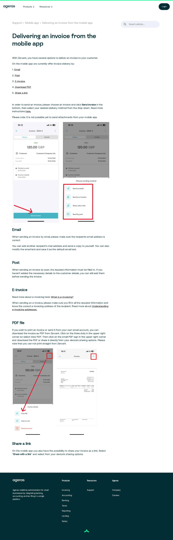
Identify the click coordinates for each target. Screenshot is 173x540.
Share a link (21, 92)
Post (17, 75)
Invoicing (66, 490)
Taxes (64, 505)
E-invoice (20, 81)
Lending (65, 516)
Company (116, 490)
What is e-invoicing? (62, 296)
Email (17, 69)
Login (164, 7)
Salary (64, 521)
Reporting (66, 511)
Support (17, 22)
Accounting (67, 495)
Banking (65, 500)
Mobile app (32, 22)
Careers (115, 495)
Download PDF (23, 86)
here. (28, 111)
